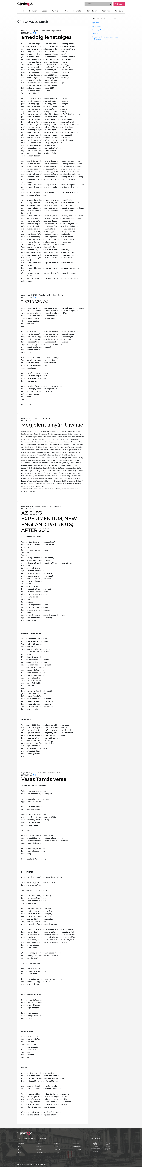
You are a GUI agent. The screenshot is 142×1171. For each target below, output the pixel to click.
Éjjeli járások (96, 23)
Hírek (22, 11)
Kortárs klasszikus (41, 1152)
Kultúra (55, 11)
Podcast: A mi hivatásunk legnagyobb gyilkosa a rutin (105, 38)
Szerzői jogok (77, 1149)
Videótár (57, 1149)
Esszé (44, 11)
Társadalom (92, 11)
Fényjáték (77, 11)
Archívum (106, 11)
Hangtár (57, 1152)
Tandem (38, 1149)
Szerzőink (119, 11)
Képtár (56, 1146)
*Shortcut (95, 33)
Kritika (66, 11)
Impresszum (76, 1146)
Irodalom (33, 11)
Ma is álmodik (97, 26)
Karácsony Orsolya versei (100, 30)
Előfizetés (119, 4)
